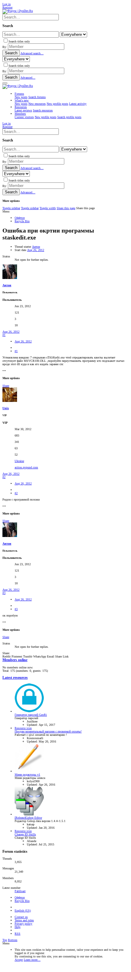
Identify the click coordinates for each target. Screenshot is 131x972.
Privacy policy (23, 923)
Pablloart (20, 891)
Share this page (66, 208)
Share (5, 385)
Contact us (21, 917)
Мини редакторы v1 (27, 774)
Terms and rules (24, 920)
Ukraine (19, 461)
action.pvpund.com (26, 467)
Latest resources (15, 678)
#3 (3, 593)
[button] (4, 83)
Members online (14, 660)
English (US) (23, 910)
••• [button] (4, 370)
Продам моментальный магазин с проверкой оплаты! (48, 731)
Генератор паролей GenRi (31, 714)
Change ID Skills (25, 834)
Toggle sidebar (11, 208)
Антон (36, 246)
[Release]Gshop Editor (28, 817)
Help (17, 927)
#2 (3, 477)
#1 (3, 335)
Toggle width (48, 208)
